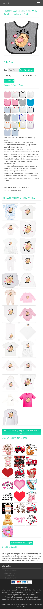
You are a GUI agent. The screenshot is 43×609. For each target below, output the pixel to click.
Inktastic (6, 3)
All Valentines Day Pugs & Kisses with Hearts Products (21, 432)
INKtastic (28, 592)
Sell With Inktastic (10, 578)
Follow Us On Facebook (12, 571)
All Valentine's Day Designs (21, 542)
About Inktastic (9, 576)
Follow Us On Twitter (11, 573)
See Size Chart (26, 70)
